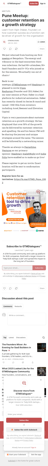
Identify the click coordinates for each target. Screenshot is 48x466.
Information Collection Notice (26, 276)
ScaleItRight (29, 153)
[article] (24, 353)
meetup (6, 58)
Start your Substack (17, 454)
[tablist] (12, 306)
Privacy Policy (28, 440)
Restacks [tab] (18, 306)
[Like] (4, 48)
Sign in (43, 3)
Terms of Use (36, 273)
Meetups (6, 11)
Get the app (36, 454)
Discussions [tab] (20, 337)
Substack (12, 461)
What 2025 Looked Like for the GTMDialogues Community (18, 370)
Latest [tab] (11, 337)
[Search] (43, 337)
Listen (42, 42)
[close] (41, 380)
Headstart (37, 84)
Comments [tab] (7, 306)
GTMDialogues (13, 40)
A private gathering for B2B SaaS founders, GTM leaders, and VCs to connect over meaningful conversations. (16, 354)
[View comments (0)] (10, 48)
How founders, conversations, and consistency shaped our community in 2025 (18, 375)
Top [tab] (4, 337)
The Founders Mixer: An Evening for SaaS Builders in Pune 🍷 (16, 347)
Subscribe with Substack (25, 429)
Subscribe (34, 3)
